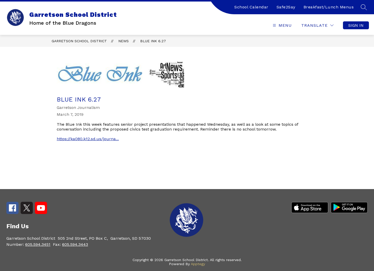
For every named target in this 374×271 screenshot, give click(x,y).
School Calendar (251, 7)
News (123, 41)
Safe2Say (286, 7)
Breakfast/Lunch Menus (329, 7)
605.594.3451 (37, 244)
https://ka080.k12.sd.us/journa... (88, 138)
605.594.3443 (75, 244)
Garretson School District (79, 41)
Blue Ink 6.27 (153, 41)
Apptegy (198, 264)
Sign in (356, 25)
